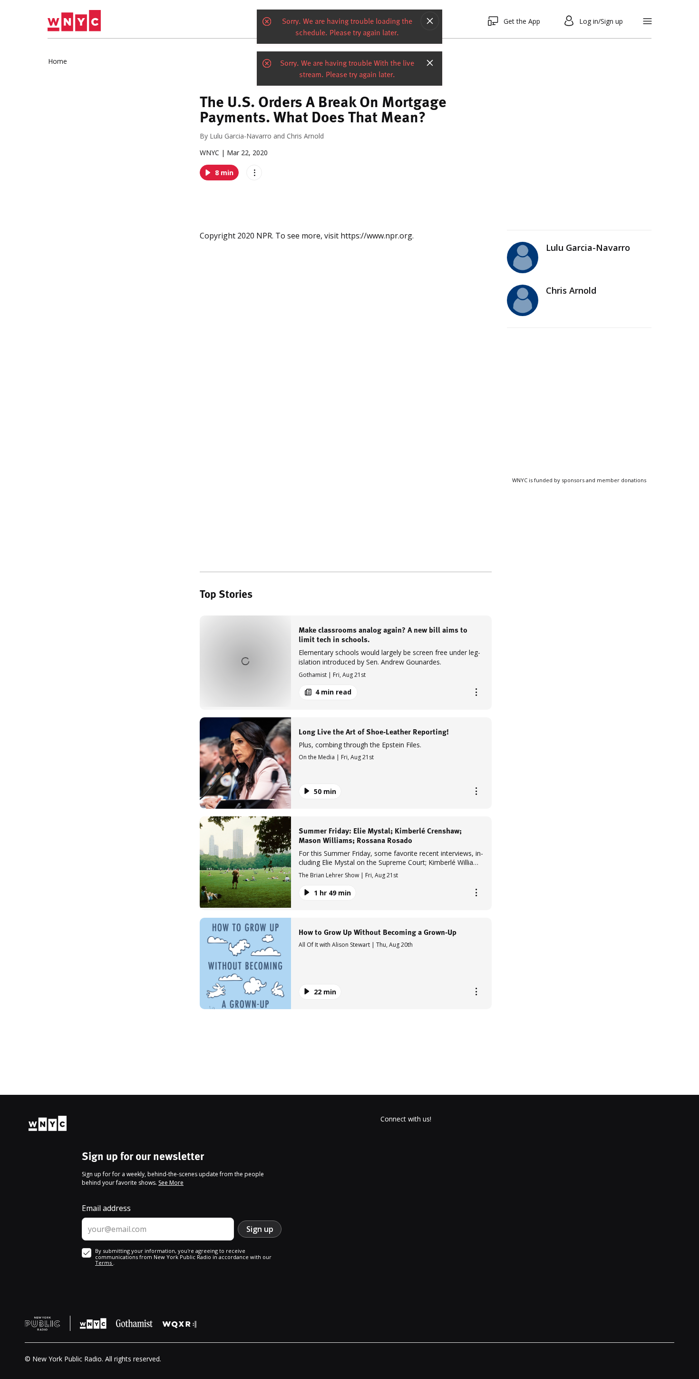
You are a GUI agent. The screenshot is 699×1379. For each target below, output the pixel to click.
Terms (104, 1262)
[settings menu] (647, 21)
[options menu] (254, 172)
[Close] (430, 21)
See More (171, 1183)
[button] (346, 662)
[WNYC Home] (74, 21)
